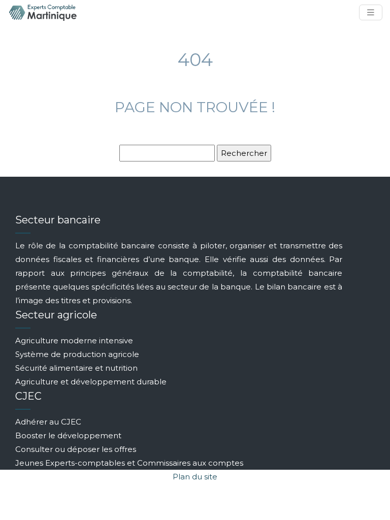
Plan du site (195, 476)
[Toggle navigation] (370, 12)
